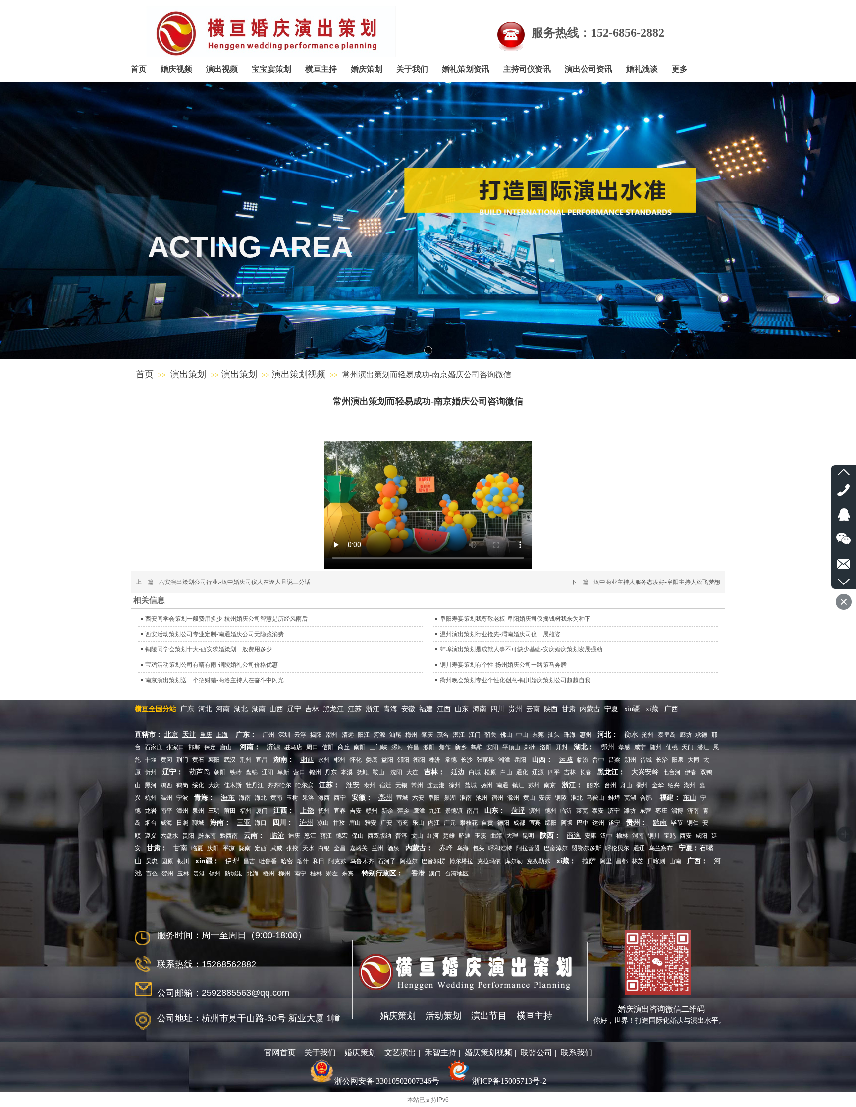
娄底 (371, 760)
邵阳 (403, 760)
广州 (268, 734)
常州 (417, 785)
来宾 (348, 873)
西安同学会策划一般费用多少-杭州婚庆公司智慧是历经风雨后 (226, 618)
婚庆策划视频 (488, 1053)
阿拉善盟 (528, 848)
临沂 (565, 810)
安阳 (492, 747)
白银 (324, 848)
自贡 (487, 822)
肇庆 (427, 734)
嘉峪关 (359, 848)
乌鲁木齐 (362, 861)
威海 (166, 822)
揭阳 (316, 734)
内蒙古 (590, 709)
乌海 (463, 848)
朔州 (630, 760)
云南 (533, 709)
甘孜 (339, 822)
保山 (358, 835)
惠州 (585, 734)
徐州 (455, 785)
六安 (418, 797)
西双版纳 (379, 835)
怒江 (310, 835)
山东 (462, 709)
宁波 (182, 797)
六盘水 (169, 835)
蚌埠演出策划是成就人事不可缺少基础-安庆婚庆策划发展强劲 (521, 649)
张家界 (485, 760)
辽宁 (294, 709)
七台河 (672, 772)
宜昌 (262, 760)
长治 (662, 760)
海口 (261, 822)
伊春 (690, 772)
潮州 (332, 734)
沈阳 (396, 772)
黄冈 (166, 760)
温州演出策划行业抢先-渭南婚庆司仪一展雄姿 (500, 634)
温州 (166, 797)
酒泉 (393, 848)
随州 (656, 747)
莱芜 (582, 810)
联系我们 (576, 1053)
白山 (506, 772)
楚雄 (449, 835)
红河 (433, 835)
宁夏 (611, 709)
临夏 (197, 848)
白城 (475, 772)
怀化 (356, 760)
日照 (182, 822)
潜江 (703, 747)
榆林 (622, 835)
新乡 (461, 747)
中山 (522, 734)
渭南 (638, 835)
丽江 (326, 835)
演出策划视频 (298, 374)
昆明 (528, 835)
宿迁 (385, 785)
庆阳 (213, 848)
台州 (610, 785)
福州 (246, 810)
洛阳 (546, 747)
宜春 (340, 810)
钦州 (215, 873)
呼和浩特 (500, 848)
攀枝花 (469, 822)
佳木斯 (233, 785)
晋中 (598, 760)
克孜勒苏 (538, 861)
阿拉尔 (409, 861)
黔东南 (207, 835)
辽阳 (267, 772)
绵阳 (551, 822)
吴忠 (152, 861)
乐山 (418, 822)
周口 (312, 747)
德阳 (503, 822)
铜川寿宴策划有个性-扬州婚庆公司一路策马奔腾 (503, 664)
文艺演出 (400, 1053)
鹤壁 (476, 747)
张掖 (292, 848)
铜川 (654, 835)
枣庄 (661, 810)
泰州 (369, 785)
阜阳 (434, 797)
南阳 (360, 747)
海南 (479, 709)
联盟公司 (536, 1053)
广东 (187, 709)
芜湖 (630, 797)
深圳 (284, 734)
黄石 (198, 760)
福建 (426, 709)
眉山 (355, 822)
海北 (261, 797)
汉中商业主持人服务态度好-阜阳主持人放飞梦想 (656, 582)
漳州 (182, 810)
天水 (308, 848)
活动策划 (443, 1016)
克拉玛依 (489, 861)
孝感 (624, 747)
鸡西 (166, 785)
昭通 (465, 835)
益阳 (387, 760)
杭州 (151, 797)
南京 (550, 785)
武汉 (230, 760)
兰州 (377, 848)
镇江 (518, 785)
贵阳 (188, 835)
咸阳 (701, 835)
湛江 (459, 734)
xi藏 (652, 709)
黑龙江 (333, 709)
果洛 (308, 797)
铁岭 (236, 772)
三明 (214, 810)
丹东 (331, 772)
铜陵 (561, 797)
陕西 (551, 709)
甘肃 (569, 709)
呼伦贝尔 (617, 848)
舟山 (626, 785)
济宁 (614, 810)
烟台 (151, 822)
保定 (210, 747)
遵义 (151, 835)
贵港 (199, 873)
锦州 (315, 772)
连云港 (436, 785)
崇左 (332, 873)
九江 (435, 810)
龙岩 (151, 810)
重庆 (206, 734)
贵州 (516, 709)
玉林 (183, 873)
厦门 (262, 810)
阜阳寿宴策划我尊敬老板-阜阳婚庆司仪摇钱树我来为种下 (515, 618)
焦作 (445, 747)
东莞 (538, 734)
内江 (434, 822)
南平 (166, 810)
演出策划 (189, 374)
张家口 (175, 747)
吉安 (356, 810)
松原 (490, 772)
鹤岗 (182, 785)
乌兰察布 (661, 848)
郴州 (340, 760)
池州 (481, 797)
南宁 (300, 873)
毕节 (677, 822)
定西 (261, 848)
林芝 (637, 861)
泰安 (598, 810)
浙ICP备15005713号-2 (509, 1081)
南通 (502, 785)
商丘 (344, 747)
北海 (253, 873)
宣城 (402, 797)
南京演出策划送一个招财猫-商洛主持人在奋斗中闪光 (214, 680)
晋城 (646, 760)
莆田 (230, 810)
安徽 (408, 709)
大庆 (214, 785)
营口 (299, 772)
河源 (379, 734)
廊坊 (686, 734)
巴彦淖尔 (556, 848)
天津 (189, 734)
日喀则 (656, 861)
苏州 (534, 785)
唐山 (226, 747)
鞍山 (378, 772)
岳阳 (520, 760)
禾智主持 (440, 1053)
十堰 (151, 760)
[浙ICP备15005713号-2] (457, 1081)
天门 (688, 747)
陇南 (245, 848)
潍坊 (630, 810)
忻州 (151, 772)
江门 (475, 734)
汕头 (554, 734)
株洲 (435, 760)
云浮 (300, 734)
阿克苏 (337, 861)
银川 (183, 861)
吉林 (312, 709)
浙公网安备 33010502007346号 (386, 1081)
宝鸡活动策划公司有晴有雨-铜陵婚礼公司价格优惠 (211, 664)
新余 (387, 810)
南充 (402, 822)
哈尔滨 (304, 785)
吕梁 (614, 760)
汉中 (606, 835)
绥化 (198, 785)
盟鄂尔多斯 (586, 848)
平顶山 (511, 747)
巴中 (582, 822)
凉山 (323, 822)
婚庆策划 (398, 1016)
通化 (522, 772)
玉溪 (480, 835)
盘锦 (252, 772)
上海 (222, 734)
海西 (324, 797)
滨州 (535, 810)
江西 (445, 709)
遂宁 (614, 822)
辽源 (538, 772)
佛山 (506, 734)
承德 (701, 734)
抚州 (324, 810)
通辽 (639, 848)
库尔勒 (514, 861)
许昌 (413, 747)
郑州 (530, 747)
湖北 (241, 709)
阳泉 (678, 760)
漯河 (397, 747)
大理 (512, 835)
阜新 (283, 772)
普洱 (401, 835)
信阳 (328, 747)
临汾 (582, 760)
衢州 (642, 785)
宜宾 (535, 822)
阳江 (364, 734)
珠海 (570, 734)
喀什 (303, 861)
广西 (671, 709)
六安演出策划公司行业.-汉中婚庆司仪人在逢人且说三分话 (235, 582)
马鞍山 (595, 797)
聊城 (198, 822)
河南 (223, 709)
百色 (152, 873)
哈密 (287, 861)
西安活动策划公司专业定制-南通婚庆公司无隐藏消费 (214, 634)
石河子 (387, 861)
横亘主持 (534, 1016)
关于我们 (320, 1053)
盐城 (471, 785)
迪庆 (294, 835)
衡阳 (419, 760)
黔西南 (229, 835)
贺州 (167, 873)
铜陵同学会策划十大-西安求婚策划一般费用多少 (208, 649)
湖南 (259, 709)
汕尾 (395, 734)
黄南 (276, 797)
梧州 (268, 873)
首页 (145, 374)
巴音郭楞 (433, 861)
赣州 (371, 810)
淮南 (466, 797)
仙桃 (672, 747)
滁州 (513, 797)
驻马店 (293, 747)
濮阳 (429, 747)
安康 (590, 835)
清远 (348, 734)
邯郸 (194, 747)
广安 (386, 822)
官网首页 (280, 1053)
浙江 (372, 709)
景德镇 (454, 810)
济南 (693, 810)
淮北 (577, 797)
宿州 (497, 797)
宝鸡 (670, 835)
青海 (390, 709)
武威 (276, 848)
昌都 (622, 861)
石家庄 (153, 747)
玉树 (292, 797)
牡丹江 (255, 785)
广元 (450, 822)
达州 (598, 822)
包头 (478, 848)
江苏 (355, 709)
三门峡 (378, 747)
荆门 (182, 760)
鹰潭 (419, 810)
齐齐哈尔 (279, 785)
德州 (551, 810)
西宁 (340, 797)
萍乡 (403, 810)
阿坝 (567, 822)
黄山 (529, 797)
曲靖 (496, 835)
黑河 (151, 785)
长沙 (467, 760)
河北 (205, 709)
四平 (554, 772)
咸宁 (640, 747)
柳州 (284, 873)
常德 (451, 760)
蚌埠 (614, 797)
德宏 (342, 835)
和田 (318, 861)
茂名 (443, 734)
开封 (562, 747)
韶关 (490, 734)
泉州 (198, 810)
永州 (324, 760)
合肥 (646, 797)
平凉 (229, 848)
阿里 (606, 861)
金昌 (340, 848)
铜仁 (692, 822)
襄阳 (214, 760)
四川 (497, 709)
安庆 (545, 797)
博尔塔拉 (461, 861)
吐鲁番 (268, 861)
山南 (675, 861)
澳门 (435, 873)
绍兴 (674, 785)
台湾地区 (457, 873)
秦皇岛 (667, 734)
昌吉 (249, 861)
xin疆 (632, 709)
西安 (686, 835)
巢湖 (450, 797)
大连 (412, 772)
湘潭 (504, 760)
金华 (658, 785)
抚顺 (363, 772)
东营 (645, 810)
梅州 (411, 734)
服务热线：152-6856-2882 (598, 32)
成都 (519, 822)
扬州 (486, 785)
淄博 (677, 810)
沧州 (648, 734)
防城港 (234, 873)
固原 (167, 861)
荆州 (246, 760)
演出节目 (489, 1016)
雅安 (370, 822)
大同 (693, 760)
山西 (276, 709)
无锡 (401, 785)
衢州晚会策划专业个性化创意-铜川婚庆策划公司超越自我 (515, 680)
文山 (417, 835)
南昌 (473, 810)
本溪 (347, 772)
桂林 (316, 873)
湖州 (690, 785)
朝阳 (220, 772)
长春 (585, 772)
